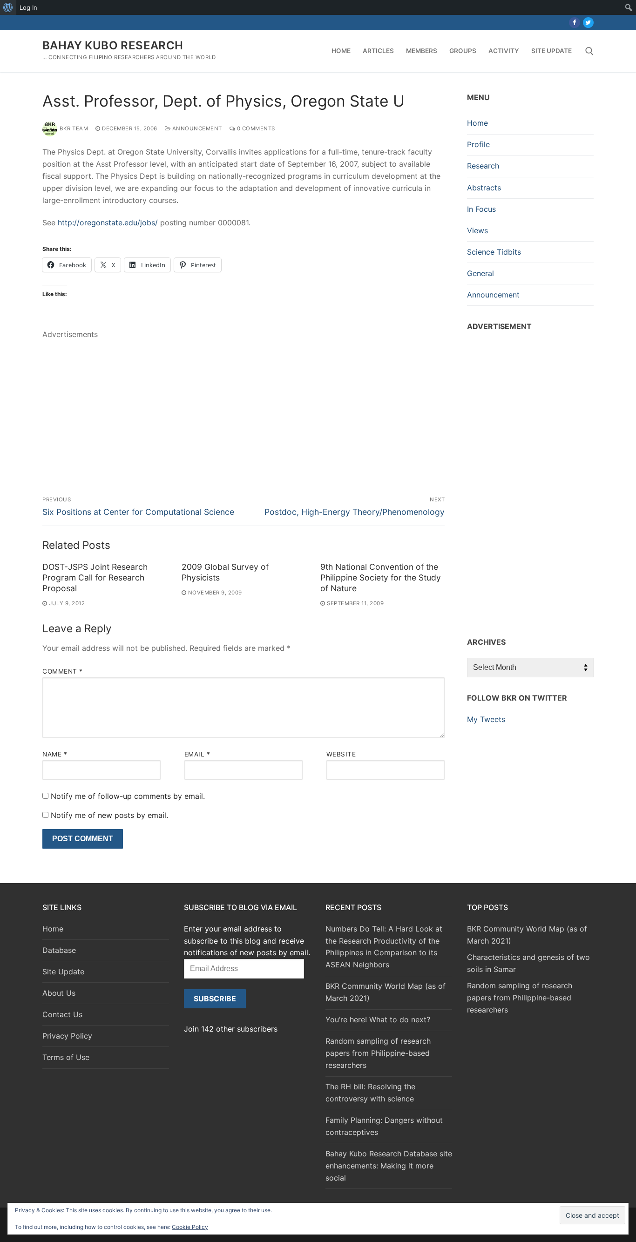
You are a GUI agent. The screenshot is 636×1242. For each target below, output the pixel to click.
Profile (478, 144)
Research (483, 165)
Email (197, 754)
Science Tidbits (494, 251)
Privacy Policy (67, 1035)
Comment (62, 671)
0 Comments (255, 128)
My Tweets (486, 719)
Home (477, 123)
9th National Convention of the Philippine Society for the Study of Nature (380, 577)
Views (477, 230)
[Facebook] (574, 22)
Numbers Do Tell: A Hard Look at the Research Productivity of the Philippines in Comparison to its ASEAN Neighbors (383, 947)
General (480, 273)
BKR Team (74, 128)
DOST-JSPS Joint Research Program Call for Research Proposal (95, 577)
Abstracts (484, 187)
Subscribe (215, 998)
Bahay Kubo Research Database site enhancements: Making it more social (388, 1165)
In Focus (481, 209)
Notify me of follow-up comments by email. (128, 796)
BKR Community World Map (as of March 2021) (385, 992)
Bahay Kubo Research (112, 45)
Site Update (63, 971)
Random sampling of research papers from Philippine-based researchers (378, 1053)
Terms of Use (65, 1057)
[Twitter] (588, 22)
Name (54, 754)
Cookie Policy (190, 1226)
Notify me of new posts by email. (109, 815)
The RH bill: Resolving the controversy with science (370, 1092)
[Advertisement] (243, 406)
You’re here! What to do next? (377, 1019)
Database (59, 950)
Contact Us (62, 1014)
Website (341, 754)
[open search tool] (589, 51)
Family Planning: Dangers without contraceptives (384, 1126)
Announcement (196, 128)
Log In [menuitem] (28, 7)
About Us (58, 993)
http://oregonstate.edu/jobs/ (108, 222)
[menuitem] (8, 7)
